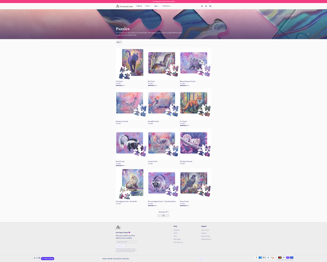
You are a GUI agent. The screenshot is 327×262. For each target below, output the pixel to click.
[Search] (201, 6)
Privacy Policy (125, 258)
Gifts (155, 6)
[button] (131, 77)
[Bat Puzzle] (163, 64)
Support (204, 226)
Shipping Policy (206, 239)
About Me (109, 258)
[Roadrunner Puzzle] (131, 104)
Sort (118, 42)
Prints (147, 6)
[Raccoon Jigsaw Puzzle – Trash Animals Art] (163, 184)
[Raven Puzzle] (195, 184)
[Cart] (209, 6)
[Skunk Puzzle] (131, 144)
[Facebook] (39, 258)
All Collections (178, 242)
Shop (175, 226)
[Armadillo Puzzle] (163, 104)
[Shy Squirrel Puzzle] (195, 144)
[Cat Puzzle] (131, 64)
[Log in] (205, 6)
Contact (204, 233)
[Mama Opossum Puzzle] (195, 64)
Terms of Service (117, 258)
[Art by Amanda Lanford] (124, 6)
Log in (209, 1)
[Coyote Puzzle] (163, 144)
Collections (166, 6)
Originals (139, 6)
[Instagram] (37, 258)
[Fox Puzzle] (195, 104)
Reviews (105, 258)
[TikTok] (34, 258)
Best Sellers (177, 239)
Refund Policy (205, 236)
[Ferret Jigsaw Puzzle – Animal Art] (131, 184)
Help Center (205, 230)
